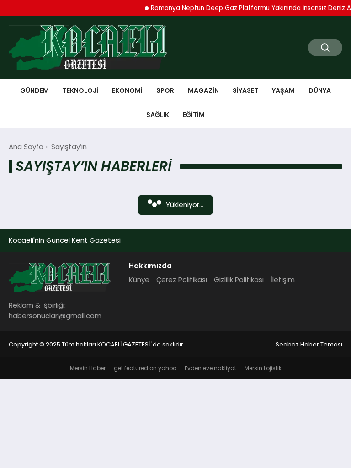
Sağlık (157, 114)
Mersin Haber (88, 368)
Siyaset (245, 90)
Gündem (34, 90)
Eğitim (194, 114)
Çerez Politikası (181, 279)
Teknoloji (80, 90)
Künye (139, 279)
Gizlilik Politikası (239, 279)
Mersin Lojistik (263, 368)
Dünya (319, 90)
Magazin (203, 90)
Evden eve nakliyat (210, 368)
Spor (165, 90)
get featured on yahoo (145, 368)
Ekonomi (127, 90)
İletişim (283, 279)
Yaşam (283, 90)
